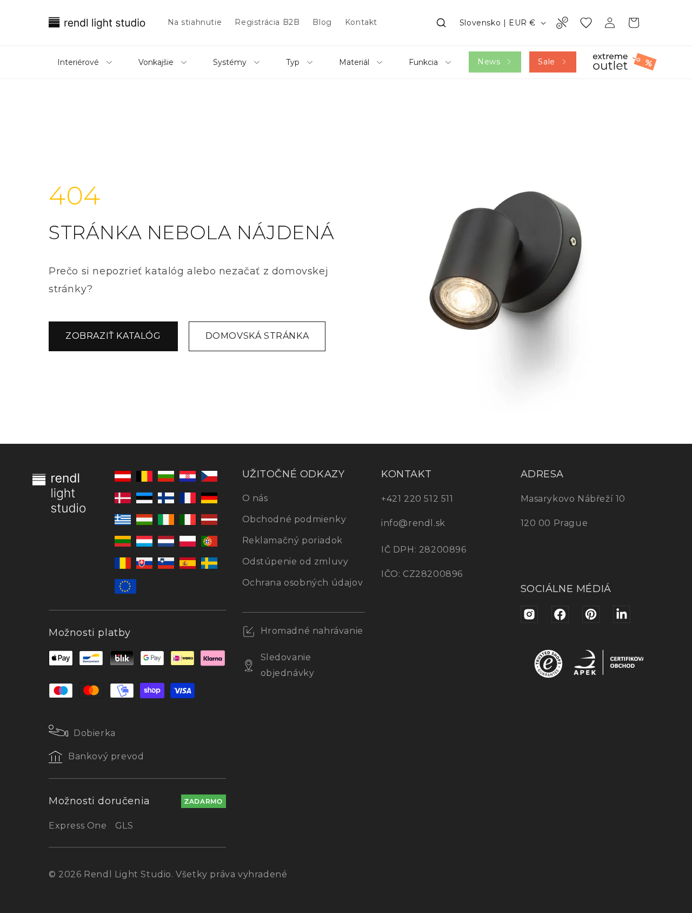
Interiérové (78, 62)
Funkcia (423, 62)
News (488, 62)
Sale (546, 62)
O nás (255, 498)
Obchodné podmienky (294, 519)
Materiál (354, 62)
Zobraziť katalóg (113, 336)
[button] (441, 23)
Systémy (230, 62)
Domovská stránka (257, 336)
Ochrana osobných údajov (302, 582)
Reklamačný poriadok (292, 540)
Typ (293, 62)
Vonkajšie (156, 62)
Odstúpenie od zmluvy (295, 561)
